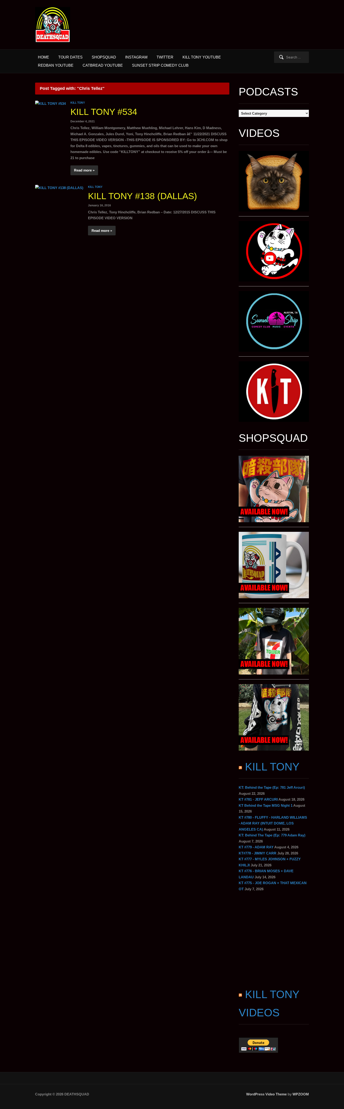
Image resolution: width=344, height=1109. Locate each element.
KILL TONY (77, 102)
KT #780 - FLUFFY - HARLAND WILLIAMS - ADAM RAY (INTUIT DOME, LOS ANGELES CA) (273, 823)
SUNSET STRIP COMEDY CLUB (160, 65)
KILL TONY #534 (103, 112)
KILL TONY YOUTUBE (202, 57)
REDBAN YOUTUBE (55, 65)
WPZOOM (301, 1094)
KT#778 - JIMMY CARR (257, 853)
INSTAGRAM (136, 57)
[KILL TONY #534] (50, 103)
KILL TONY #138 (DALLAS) (142, 196)
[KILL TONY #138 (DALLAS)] (59, 188)
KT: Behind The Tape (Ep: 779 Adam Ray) (272, 835)
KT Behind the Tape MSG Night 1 (266, 805)
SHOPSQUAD (104, 57)
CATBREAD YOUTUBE (103, 65)
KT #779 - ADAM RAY (256, 847)
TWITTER (165, 57)
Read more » (84, 170)
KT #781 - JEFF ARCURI (258, 799)
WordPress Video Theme (266, 1094)
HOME (43, 57)
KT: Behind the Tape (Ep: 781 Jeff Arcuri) (272, 787)
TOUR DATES (70, 57)
